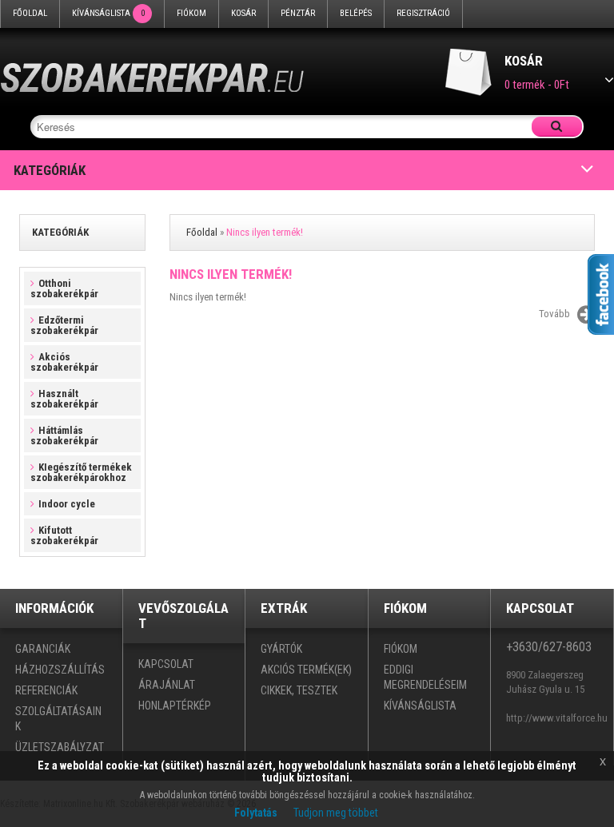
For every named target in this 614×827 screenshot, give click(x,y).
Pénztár (298, 13)
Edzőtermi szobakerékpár (64, 325)
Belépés (356, 13)
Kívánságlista (108, 13)
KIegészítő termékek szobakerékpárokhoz (81, 472)
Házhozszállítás (60, 669)
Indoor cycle (66, 504)
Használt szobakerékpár (64, 399)
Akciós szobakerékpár (64, 362)
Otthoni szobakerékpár (64, 288)
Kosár (243, 13)
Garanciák (42, 648)
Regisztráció (423, 13)
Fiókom (191, 13)
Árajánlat (166, 684)
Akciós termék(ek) (306, 669)
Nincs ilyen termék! (264, 232)
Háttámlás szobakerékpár (64, 435)
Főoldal (30, 13)
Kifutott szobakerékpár (64, 535)
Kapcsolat (165, 664)
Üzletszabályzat (59, 747)
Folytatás (255, 812)
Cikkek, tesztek (299, 690)
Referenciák (46, 690)
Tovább (554, 314)
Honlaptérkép (174, 705)
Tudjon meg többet (335, 812)
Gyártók (281, 648)
